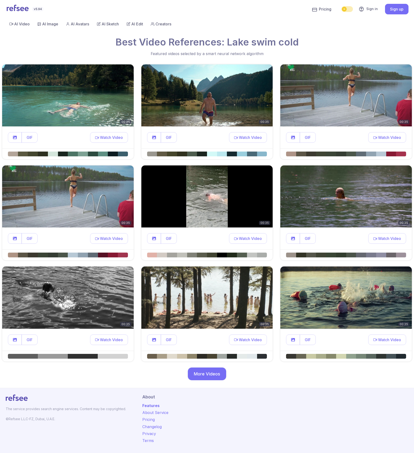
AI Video (22, 24)
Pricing (325, 9)
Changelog (152, 426)
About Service (155, 412)
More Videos (207, 373)
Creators (163, 24)
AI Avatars (80, 24)
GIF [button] (30, 137)
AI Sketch (110, 24)
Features (151, 405)
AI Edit (137, 24)
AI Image (50, 24)
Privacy (149, 433)
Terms (148, 440)
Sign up (396, 9)
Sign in (368, 9)
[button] (15, 137)
